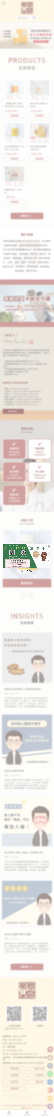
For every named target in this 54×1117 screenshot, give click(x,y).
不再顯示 (28, 570)
